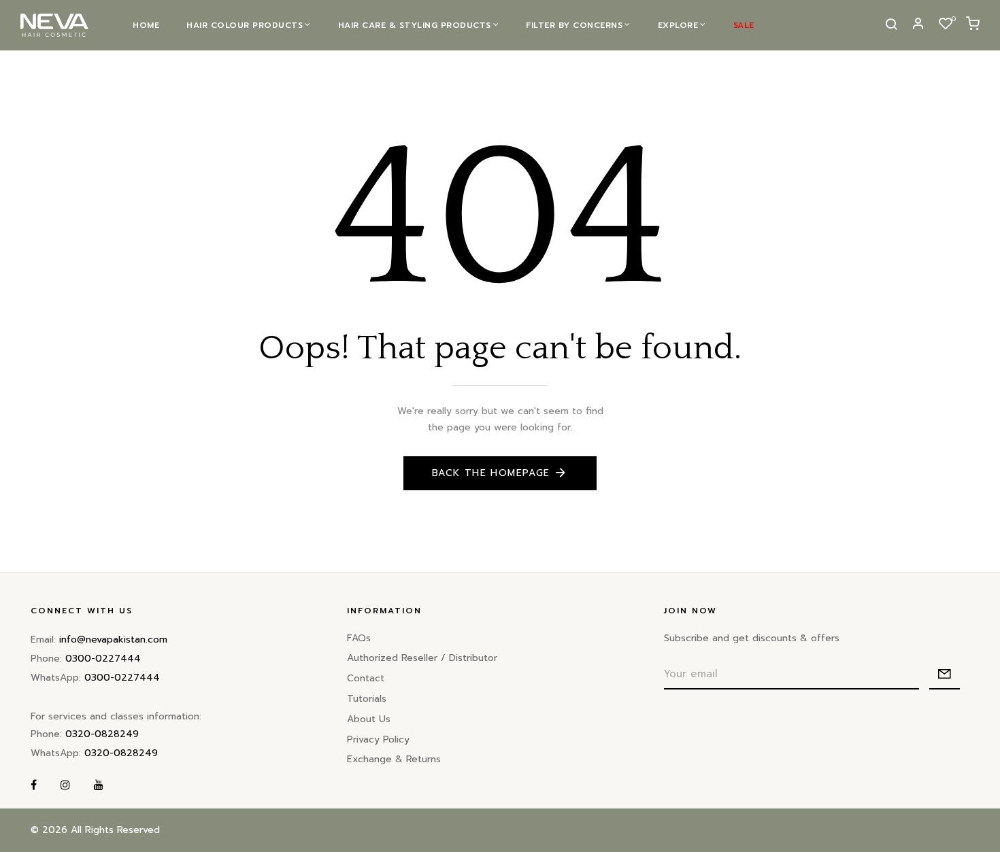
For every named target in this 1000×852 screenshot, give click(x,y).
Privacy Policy (378, 739)
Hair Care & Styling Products (414, 25)
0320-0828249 (102, 734)
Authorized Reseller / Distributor (422, 658)
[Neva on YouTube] (98, 786)
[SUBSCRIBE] (944, 674)
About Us (368, 719)
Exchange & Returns (394, 759)
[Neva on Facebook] (34, 786)
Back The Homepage (491, 473)
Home (146, 25)
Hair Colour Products (244, 25)
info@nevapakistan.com (113, 639)
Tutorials (366, 699)
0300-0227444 (103, 658)
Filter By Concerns (574, 25)
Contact (365, 678)
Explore (678, 25)
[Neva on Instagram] (65, 786)
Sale (743, 25)
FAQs (359, 638)
